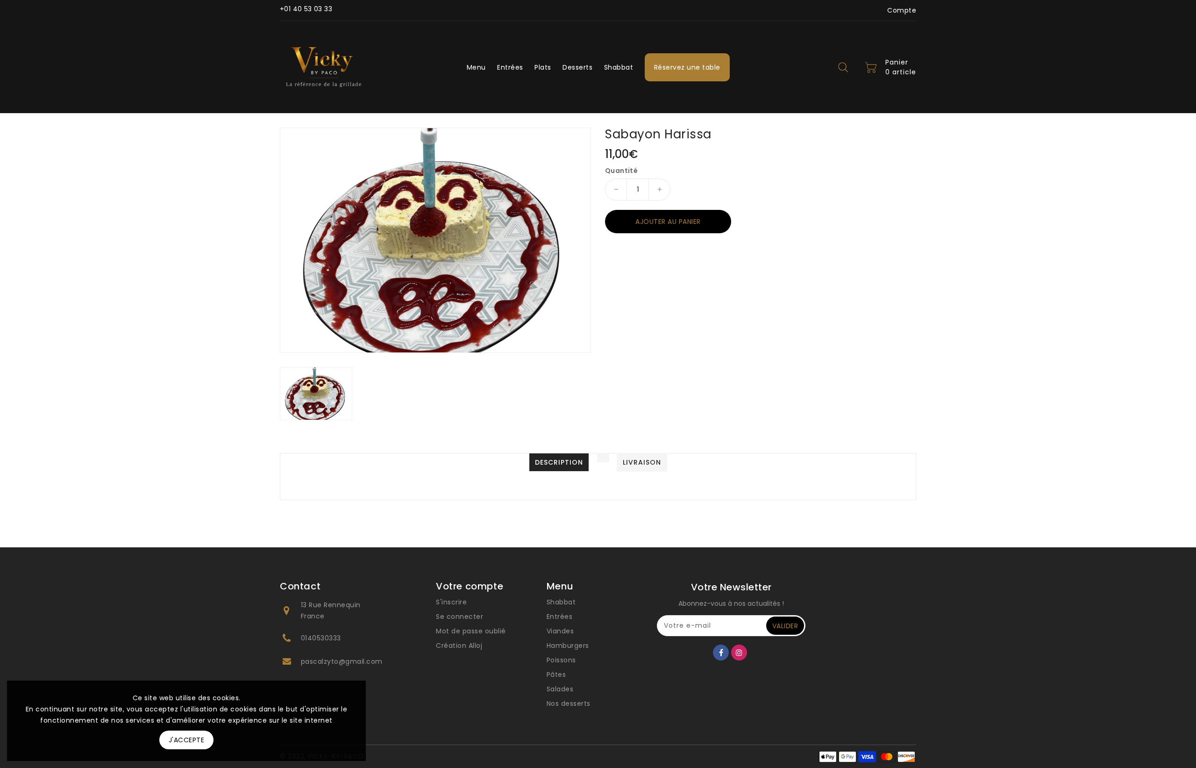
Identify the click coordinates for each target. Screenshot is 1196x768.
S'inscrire (451, 602)
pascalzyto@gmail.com (342, 661)
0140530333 (321, 638)
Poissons (561, 660)
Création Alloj (459, 645)
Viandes (560, 631)
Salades (560, 689)
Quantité (621, 170)
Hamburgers (568, 645)
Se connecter (459, 616)
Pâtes (556, 674)
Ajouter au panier (668, 221)
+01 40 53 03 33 (306, 9)
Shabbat (561, 602)
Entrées (560, 616)
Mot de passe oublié (471, 631)
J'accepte (187, 740)
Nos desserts (569, 703)
